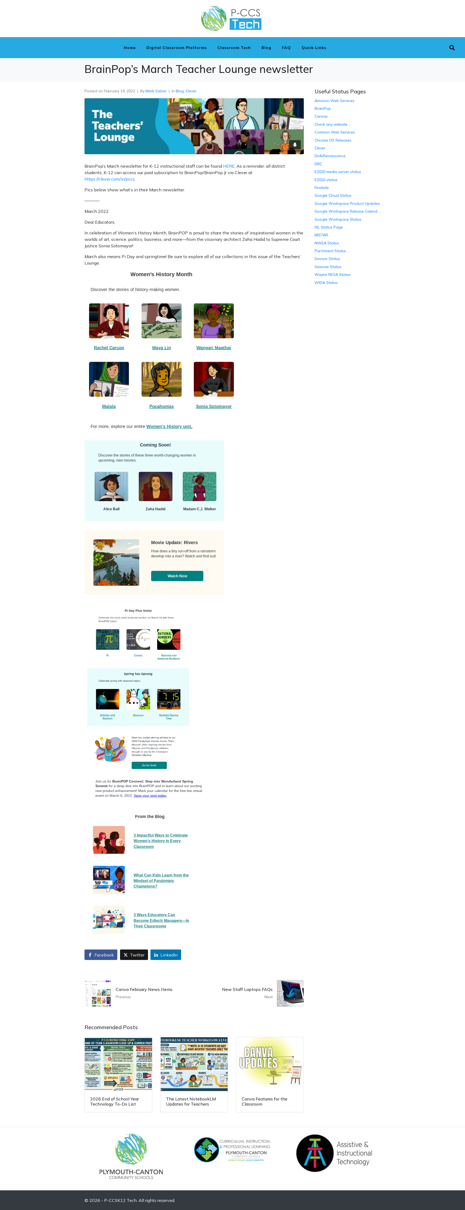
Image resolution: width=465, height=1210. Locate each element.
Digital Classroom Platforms (176, 47)
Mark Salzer (156, 91)
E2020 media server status (338, 171)
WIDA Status (326, 282)
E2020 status (326, 179)
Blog (266, 47)
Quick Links (314, 47)
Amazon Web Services (334, 100)
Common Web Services (335, 132)
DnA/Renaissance (330, 155)
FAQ (286, 47)
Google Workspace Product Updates (347, 203)
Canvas (321, 116)
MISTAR (321, 235)
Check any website (331, 124)
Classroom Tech (234, 47)
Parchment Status (330, 250)
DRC (318, 163)
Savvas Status (327, 258)
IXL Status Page (329, 227)
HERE (229, 166)
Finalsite (322, 187)
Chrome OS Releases (333, 140)
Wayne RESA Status (333, 274)
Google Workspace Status (338, 219)
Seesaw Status (328, 266)
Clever (191, 91)
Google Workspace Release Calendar (348, 211)
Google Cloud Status (333, 195)
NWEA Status (327, 243)
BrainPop (323, 108)
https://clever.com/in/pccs (109, 179)
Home (130, 47)
